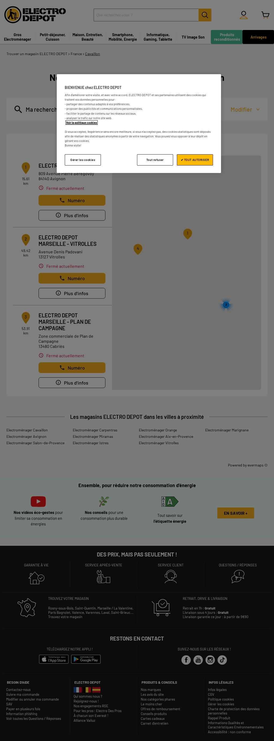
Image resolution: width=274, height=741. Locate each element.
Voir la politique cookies (81, 122)
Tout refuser (155, 159)
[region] (139, 123)
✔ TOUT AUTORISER (195, 159)
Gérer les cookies (82, 159)
